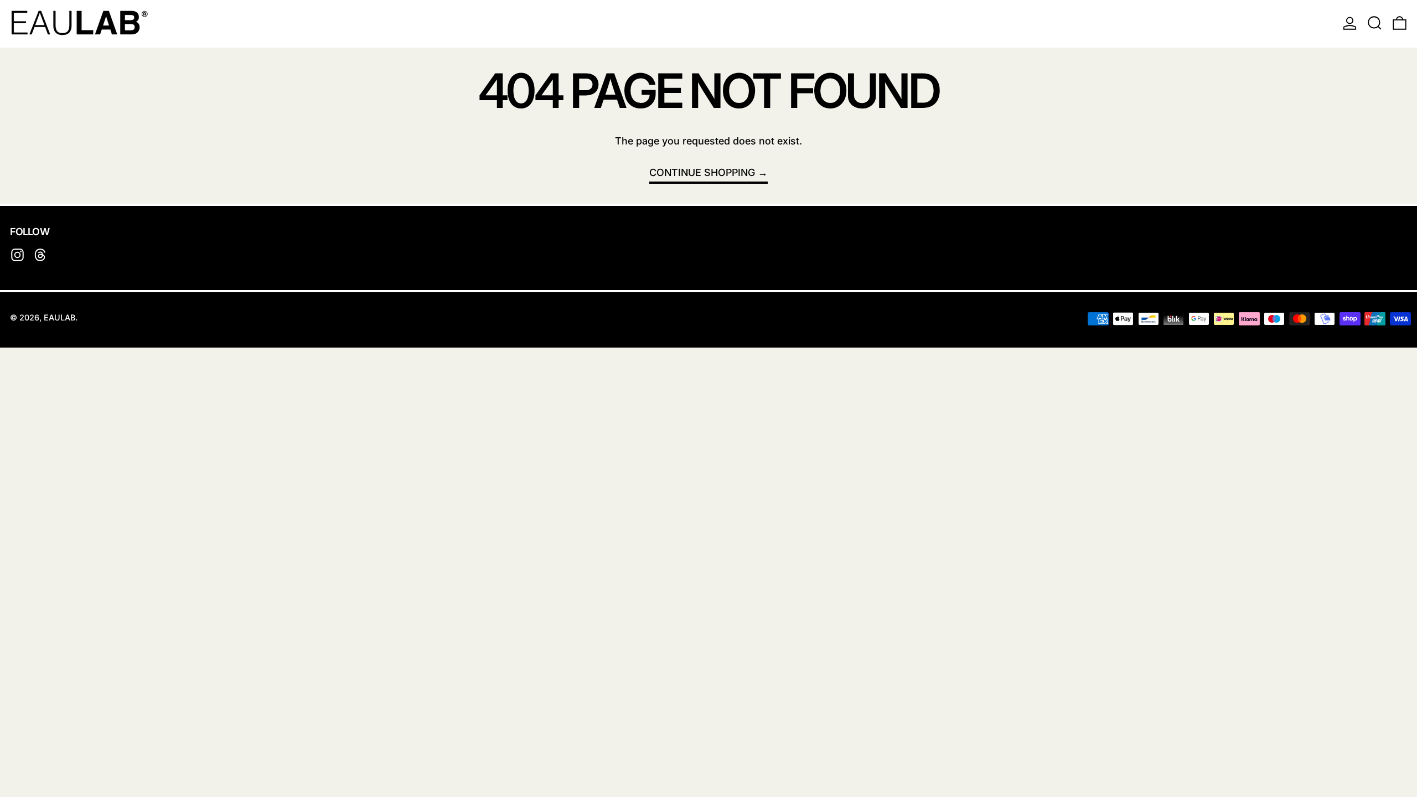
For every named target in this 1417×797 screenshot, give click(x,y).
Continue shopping (702, 172)
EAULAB (59, 317)
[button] (1374, 22)
